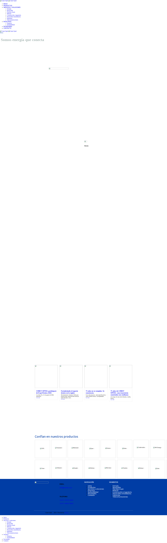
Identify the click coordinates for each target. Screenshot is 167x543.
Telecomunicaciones (12, 20)
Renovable (10, 10)
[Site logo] (4, 0)
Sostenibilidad (11, 24)
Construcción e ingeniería (14, 15)
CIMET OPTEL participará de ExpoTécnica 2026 (46, 392)
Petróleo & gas (11, 12)
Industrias (9, 18)
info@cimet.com (66, 488)
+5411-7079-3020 (66, 500)
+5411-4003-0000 (66, 503)
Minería (9, 13)
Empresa (9, 23)
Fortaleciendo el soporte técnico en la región (69, 392)
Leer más (38, 397)
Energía (9, 9)
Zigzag (66, 512)
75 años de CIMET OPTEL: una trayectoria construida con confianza (119, 393)
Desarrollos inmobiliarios (14, 16)
